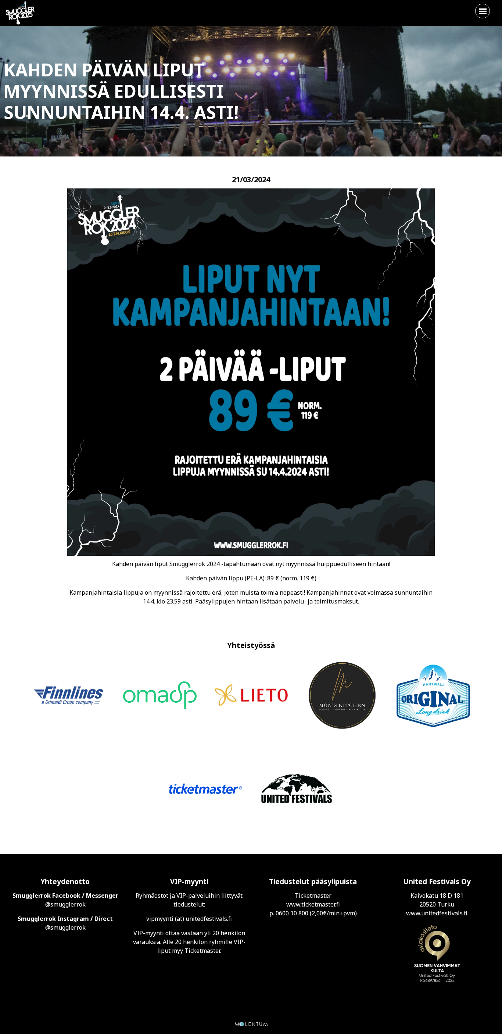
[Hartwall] (433, 696)
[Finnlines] (68, 696)
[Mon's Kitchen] (342, 696)
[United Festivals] (296, 789)
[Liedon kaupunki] (251, 696)
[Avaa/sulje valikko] (482, 11)
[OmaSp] (159, 696)
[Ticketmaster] (205, 789)
